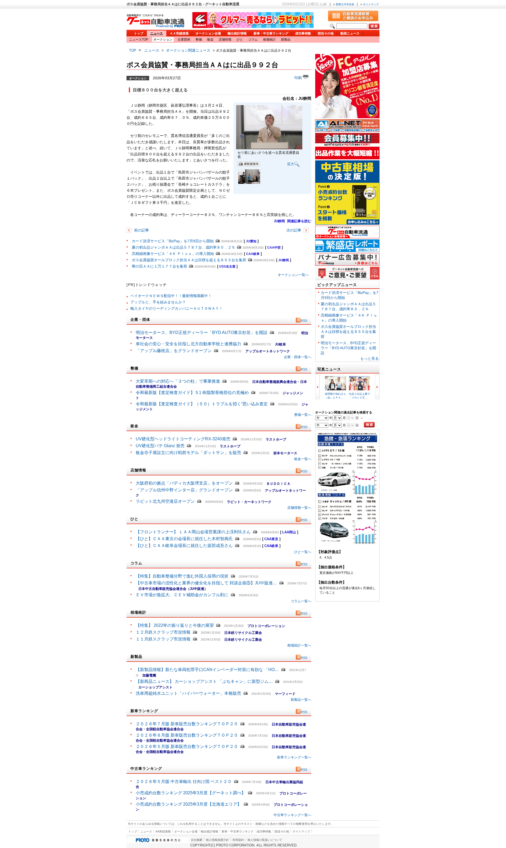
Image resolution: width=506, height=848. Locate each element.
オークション (162, 39)
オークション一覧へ (293, 275)
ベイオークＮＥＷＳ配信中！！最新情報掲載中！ (171, 296)
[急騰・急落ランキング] (347, 543)
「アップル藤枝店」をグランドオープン (174, 350)
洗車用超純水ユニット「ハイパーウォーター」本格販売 (188, 693)
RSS (304, 321)
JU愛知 (251, 241)
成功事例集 (303, 33)
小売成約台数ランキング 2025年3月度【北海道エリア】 (188, 804)
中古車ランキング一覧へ (292, 815)
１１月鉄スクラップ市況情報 (163, 639)
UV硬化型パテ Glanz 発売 (160, 445)
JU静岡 (279, 221)
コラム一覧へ (301, 601)
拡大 (290, 164)
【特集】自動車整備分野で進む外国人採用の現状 (182, 576)
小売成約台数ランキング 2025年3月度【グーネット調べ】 (191, 793)
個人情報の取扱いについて (264, 839)
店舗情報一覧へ (299, 508)
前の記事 (141, 230)
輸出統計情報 (237, 33)
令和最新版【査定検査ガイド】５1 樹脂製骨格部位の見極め (192, 392)
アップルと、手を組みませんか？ (158, 302)
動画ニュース (349, 33)
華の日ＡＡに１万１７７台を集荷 (159, 266)
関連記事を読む (299, 221)
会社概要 (196, 839)
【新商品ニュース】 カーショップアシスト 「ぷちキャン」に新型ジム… (204, 681)
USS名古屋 (227, 266)
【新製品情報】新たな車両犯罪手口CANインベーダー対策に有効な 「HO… (207, 669)
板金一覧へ (302, 459)
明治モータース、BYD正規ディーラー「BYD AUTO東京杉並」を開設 (201, 332)
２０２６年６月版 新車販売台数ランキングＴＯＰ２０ (187, 735)
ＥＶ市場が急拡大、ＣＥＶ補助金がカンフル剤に (182, 595)
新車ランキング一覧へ (294, 757)
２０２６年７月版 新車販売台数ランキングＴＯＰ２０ (187, 724)
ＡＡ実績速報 (179, 33)
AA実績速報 (163, 831)
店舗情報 (225, 39)
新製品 (285, 39)
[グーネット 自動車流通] (155, 26)
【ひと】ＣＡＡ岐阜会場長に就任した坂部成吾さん (184, 545)
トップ (138, 33)
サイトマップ (370, 4)
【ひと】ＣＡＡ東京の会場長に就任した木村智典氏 (184, 538)
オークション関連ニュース (188, 50)
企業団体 (184, 39)
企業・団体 (140, 319)
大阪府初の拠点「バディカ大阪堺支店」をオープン (184, 483)
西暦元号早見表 (345, 4)
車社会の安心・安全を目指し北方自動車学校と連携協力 (188, 344)
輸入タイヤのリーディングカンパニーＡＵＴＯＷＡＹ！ (176, 308)
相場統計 (269, 39)
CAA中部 (274, 247)
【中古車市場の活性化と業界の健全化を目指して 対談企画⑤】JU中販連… (206, 583)
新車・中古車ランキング (271, 33)
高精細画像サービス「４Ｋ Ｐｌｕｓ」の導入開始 (173, 254)
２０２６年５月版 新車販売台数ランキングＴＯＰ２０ (187, 746)
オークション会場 (208, 33)
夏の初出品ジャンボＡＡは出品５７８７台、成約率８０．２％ (183, 247)
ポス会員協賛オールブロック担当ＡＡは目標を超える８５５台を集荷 (189, 260)
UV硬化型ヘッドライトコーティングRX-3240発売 (183, 439)
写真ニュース (329, 369)
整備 (199, 39)
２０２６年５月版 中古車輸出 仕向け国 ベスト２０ (184, 781)
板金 (210, 39)
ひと (240, 39)
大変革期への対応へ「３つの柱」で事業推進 (178, 381)
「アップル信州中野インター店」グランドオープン (184, 490)
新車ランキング (144, 711)
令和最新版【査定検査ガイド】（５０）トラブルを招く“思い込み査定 (202, 404)
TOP (132, 50)
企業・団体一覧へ (297, 357)
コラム (253, 39)
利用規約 (238, 839)
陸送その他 (326, 33)
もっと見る (369, 358)
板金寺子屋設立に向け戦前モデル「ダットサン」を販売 (188, 452)
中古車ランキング (146, 768)
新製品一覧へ (301, 700)
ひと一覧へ (302, 552)
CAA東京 (271, 539)
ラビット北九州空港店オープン (165, 501)
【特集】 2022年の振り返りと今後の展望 (175, 625)
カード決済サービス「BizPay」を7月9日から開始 (173, 241)
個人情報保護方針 (217, 839)
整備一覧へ (302, 415)
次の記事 (294, 230)
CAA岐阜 (253, 253)
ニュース (156, 33)
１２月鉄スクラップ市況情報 (163, 632)
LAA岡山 (289, 532)
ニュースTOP (138, 39)
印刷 (298, 78)
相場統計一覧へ (299, 645)
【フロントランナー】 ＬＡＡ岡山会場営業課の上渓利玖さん (193, 532)
